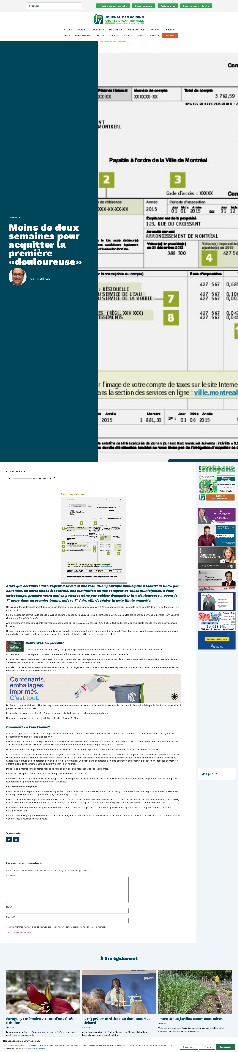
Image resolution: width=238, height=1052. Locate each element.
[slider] (22, 478)
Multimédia (115, 29)
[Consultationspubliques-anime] (217, 649)
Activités (114, 35)
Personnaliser (188, 1047)
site (110, 654)
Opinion (66, 35)
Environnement (83, 35)
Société (128, 35)
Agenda (155, 29)
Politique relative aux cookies (33, 1048)
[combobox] (54, 5)
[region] (119, 1044)
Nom (9, 907)
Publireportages (136, 29)
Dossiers (97, 29)
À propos (169, 29)
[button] (9, 839)
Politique (154, 35)
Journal (82, 29)
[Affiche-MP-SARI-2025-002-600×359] (217, 591)
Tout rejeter (207, 1047)
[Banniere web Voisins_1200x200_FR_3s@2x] (93, 702)
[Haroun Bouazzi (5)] (217, 545)
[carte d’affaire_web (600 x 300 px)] (217, 610)
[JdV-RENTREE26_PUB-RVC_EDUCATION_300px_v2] (217, 500)
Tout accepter (225, 1047)
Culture (100, 35)
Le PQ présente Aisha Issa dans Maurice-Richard (116, 1020)
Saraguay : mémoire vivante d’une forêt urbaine (40, 1020)
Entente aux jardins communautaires (190, 1018)
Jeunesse (169, 35)
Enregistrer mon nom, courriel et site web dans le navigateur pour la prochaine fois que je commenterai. (57, 927)
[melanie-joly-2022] (217, 568)
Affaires (140, 35)
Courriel (10, 917)
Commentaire (13, 875)
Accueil (68, 29)
